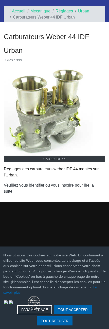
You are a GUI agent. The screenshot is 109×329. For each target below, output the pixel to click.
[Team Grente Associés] (34, 302)
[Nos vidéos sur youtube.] (11, 302)
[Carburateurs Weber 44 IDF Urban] (48, 111)
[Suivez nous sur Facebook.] (6, 302)
